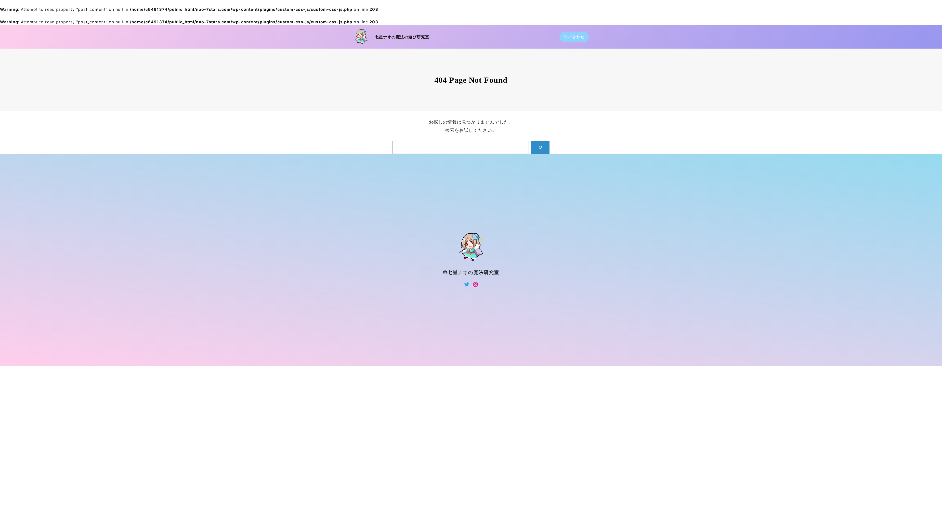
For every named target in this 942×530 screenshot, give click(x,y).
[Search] (540, 147)
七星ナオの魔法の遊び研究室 (402, 37)
